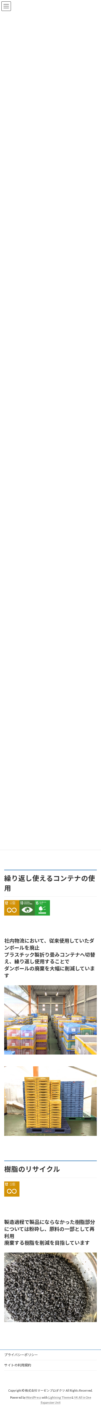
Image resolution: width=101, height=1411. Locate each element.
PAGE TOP (93, 1363)
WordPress (33, 1397)
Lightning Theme (59, 1397)
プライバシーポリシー (21, 1355)
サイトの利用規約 (17, 1365)
